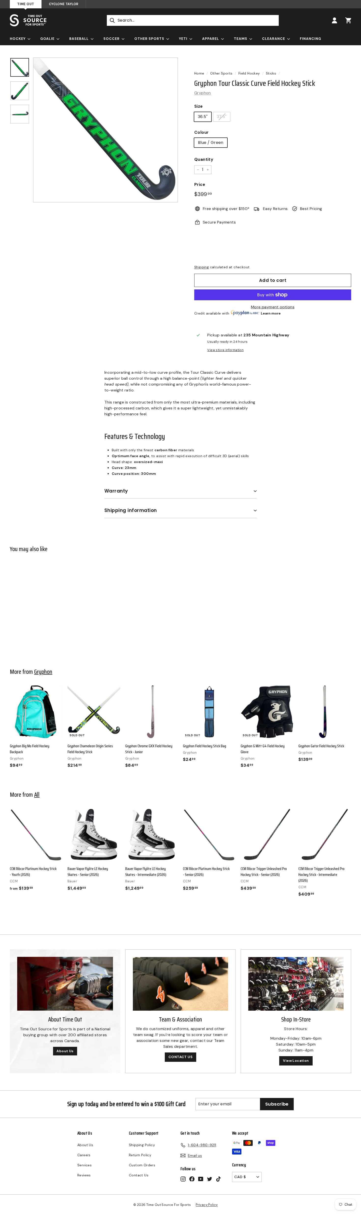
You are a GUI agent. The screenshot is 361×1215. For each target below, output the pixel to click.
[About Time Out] (65, 984)
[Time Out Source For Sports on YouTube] (200, 1179)
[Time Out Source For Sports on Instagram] (183, 1179)
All (37, 794)
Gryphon (202, 92)
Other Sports (149, 38)
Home (199, 73)
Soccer (112, 38)
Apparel (211, 38)
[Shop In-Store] (296, 984)
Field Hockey (249, 73)
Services (84, 1165)
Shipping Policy (142, 1145)
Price (199, 184)
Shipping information (130, 510)
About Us (64, 1051)
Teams (241, 38)
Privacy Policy (207, 1205)
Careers (84, 1155)
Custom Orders (142, 1165)
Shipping (201, 267)
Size (198, 106)
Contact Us (138, 1175)
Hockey (18, 38)
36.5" (203, 117)
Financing (310, 38)
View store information (225, 350)
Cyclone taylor (63, 4)
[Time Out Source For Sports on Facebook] (191, 1179)
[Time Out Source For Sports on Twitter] (209, 1179)
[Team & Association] (180, 984)
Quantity (203, 159)
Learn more (271, 313)
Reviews (84, 1175)
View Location (296, 1060)
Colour (201, 132)
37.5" (221, 117)
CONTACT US (180, 1057)
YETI (183, 38)
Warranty (116, 491)
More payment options (272, 307)
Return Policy (140, 1155)
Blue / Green (210, 142)
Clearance (274, 38)
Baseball (79, 38)
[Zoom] (105, 130)
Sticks (271, 73)
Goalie (48, 38)
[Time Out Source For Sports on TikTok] (218, 1179)
